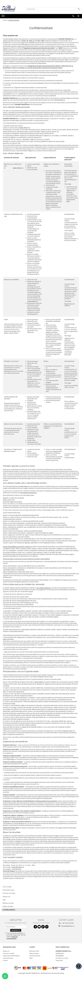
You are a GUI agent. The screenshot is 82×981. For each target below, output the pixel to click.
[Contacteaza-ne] (73, 16)
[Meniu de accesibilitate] (79, 966)
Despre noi (6, 897)
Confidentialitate (13, 20)
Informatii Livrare (8, 890)
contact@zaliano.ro (59, 100)
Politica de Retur (8, 906)
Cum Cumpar (7, 887)
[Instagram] (46, 926)
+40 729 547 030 (67, 923)
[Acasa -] (12, 8)
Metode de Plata (8, 903)
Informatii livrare (8, 958)
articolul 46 (7, 94)
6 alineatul (40, 83)
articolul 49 (22, 94)
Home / (5, 20)
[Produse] (3, 16)
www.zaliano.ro (24, 128)
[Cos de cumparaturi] (78, 16)
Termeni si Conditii (9, 893)
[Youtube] (39, 926)
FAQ (4, 900)
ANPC (31, 958)
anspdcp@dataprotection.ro (21, 819)
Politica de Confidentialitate (12, 937)
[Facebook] (35, 926)
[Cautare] (78, 9)
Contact (5, 960)
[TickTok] (43, 926)
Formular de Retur (34, 956)
